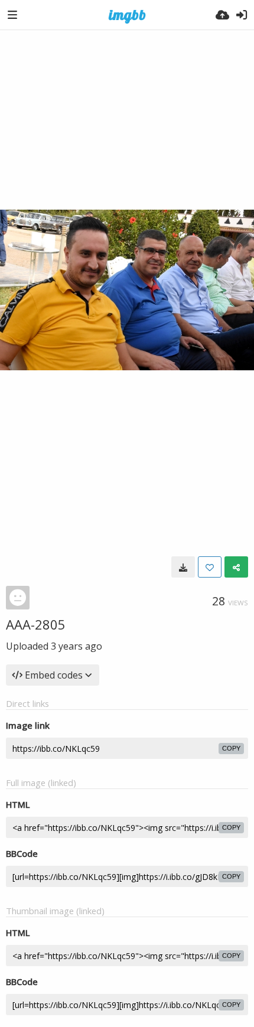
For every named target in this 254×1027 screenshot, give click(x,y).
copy (231, 748)
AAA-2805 (36, 624)
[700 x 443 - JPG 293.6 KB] (183, 567)
